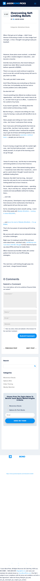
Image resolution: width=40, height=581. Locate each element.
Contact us (35, 565)
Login (15, 563)
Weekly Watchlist (8, 387)
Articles (22, 563)
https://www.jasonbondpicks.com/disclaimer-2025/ (19, 474)
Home (9, 563)
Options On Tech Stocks (17, 410)
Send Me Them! (20, 421)
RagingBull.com (21, 571)
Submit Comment (27, 335)
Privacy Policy (24, 565)
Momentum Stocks (23, 27)
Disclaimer (14, 565)
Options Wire (7, 381)
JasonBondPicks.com (25, 573)
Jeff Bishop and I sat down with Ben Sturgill (19, 243)
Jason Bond (19, 19)
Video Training (8, 384)
